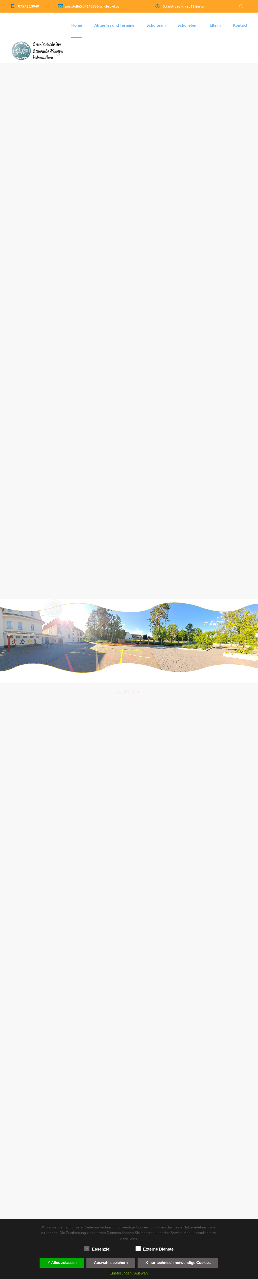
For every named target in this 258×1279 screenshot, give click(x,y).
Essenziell (101, 1249)
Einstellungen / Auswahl (129, 1273)
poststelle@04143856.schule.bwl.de (92, 6)
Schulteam (156, 25)
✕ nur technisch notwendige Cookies (178, 1262)
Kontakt (240, 25)
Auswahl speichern (111, 1262)
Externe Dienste (158, 1249)
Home (76, 25)
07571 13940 (28, 6)
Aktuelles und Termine (114, 25)
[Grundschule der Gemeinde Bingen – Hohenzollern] (40, 50)
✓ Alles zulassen (62, 1262)
